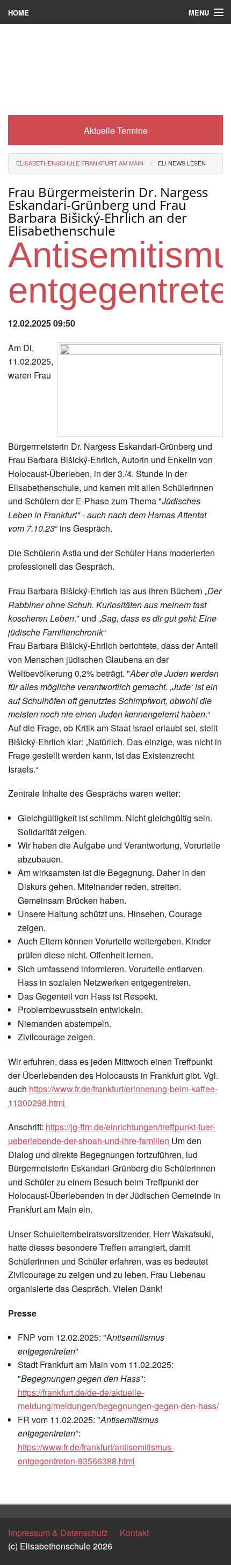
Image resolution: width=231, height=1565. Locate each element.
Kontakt (134, 1532)
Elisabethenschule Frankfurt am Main (79, 162)
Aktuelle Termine (116, 130)
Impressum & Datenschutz (58, 1532)
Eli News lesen (182, 162)
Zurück (21, 1485)
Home (18, 12)
